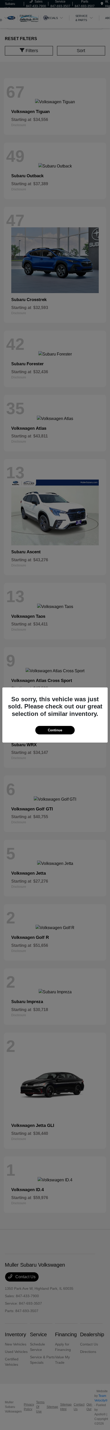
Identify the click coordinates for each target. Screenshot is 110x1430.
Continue (55, 730)
